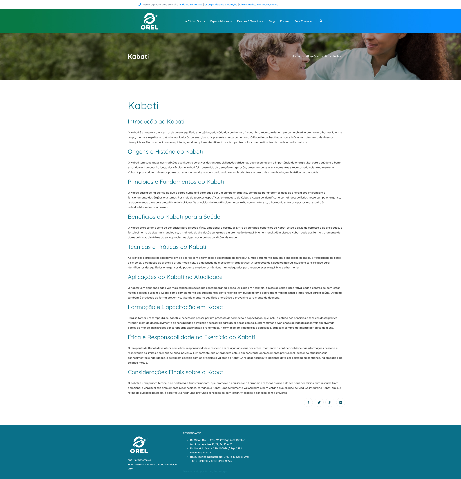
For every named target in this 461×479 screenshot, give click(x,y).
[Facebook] (308, 402)
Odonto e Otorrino (191, 4)
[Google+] (329, 402)
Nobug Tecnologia (216, 471)
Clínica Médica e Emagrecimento (258, 4)
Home (296, 56)
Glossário (312, 56)
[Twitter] (319, 402)
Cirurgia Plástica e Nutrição (221, 4)
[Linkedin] (340, 402)
